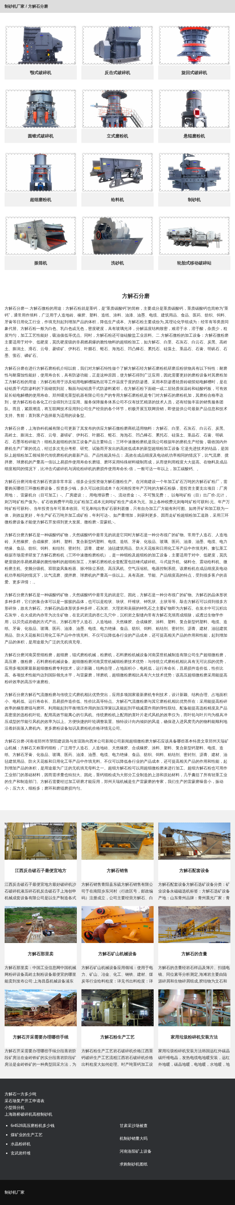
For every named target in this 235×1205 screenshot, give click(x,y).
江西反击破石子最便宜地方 (40, 870)
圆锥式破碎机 (41, 135)
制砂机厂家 (14, 6)
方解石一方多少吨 (20, 1094)
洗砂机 (117, 262)
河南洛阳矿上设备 (135, 1151)
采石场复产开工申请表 (24, 1100)
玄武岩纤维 (21, 1153)
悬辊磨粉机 (194, 135)
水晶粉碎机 (21, 1144)
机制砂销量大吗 (133, 1138)
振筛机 (40, 262)
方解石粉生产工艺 (117, 1037)
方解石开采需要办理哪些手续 (41, 1037)
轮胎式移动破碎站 (194, 262)
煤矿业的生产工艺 (27, 1134)
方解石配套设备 (194, 870)
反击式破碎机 (117, 72)
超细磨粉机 (40, 199)
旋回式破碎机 (194, 72)
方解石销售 (117, 870)
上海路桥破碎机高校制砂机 (28, 1114)
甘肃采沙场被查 (133, 1125)
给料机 (117, 199)
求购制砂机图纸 (133, 1164)
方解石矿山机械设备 (117, 953)
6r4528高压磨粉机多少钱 (32, 1125)
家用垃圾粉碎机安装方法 (194, 1037)
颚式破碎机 (40, 72)
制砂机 (194, 199)
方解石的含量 (194, 953)
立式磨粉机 (117, 135)
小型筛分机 (14, 1107)
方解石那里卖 (41, 953)
